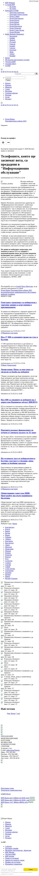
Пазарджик (9, 549)
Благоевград (9, 527)
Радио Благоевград (17, 18)
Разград (8, 557)
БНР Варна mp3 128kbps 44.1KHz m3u (15, 798)
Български (13, 36)
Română (12, 56)
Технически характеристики (11, 790)
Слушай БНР (10, 5)
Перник (8, 551)
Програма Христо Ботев (18, 14)
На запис (13, 9)
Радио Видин (14, 24)
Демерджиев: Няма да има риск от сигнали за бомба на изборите (17, 370)
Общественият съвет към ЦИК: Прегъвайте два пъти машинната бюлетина (16, 495)
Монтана (8, 547)
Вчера (13, 713)
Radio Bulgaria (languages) (14, 34)
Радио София (14, 16)
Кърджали (9, 541)
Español (12, 46)
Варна (7, 531)
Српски (12, 48)
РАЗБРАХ (31, 869)
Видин (7, 533)
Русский (13, 42)
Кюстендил (9, 543)
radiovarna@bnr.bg (13, 750)
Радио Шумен (15, 32)
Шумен (8, 574)
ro (17, 71)
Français (12, 44)
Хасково (8, 573)
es (9, 71)
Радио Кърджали (16, 26)
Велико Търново (11, 578)
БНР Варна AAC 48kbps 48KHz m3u (14, 802)
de (4, 71)
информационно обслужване (25, 292)
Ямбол (7, 576)
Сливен (8, 563)
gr (12, 71)
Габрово (8, 537)
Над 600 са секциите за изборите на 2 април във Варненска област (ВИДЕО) (19, 401)
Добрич (8, 539)
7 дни (18, 713)
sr (10, 71)
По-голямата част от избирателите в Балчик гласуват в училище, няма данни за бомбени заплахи (18, 460)
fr (7, 71)
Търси (8, 80)
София (7, 567)
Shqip (12, 52)
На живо (13, 7)
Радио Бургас (14, 20)
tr (15, 71)
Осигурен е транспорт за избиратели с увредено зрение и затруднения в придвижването (19, 304)
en (1, 71)
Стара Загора (10, 569)
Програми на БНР (12, 10)
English (12, 38)
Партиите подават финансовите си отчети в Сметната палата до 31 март (18, 431)
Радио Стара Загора (17, 30)
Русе (7, 559)
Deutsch (12, 40)
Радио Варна (14, 22)
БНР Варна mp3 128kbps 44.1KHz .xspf (15, 800)
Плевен (8, 553)
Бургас (7, 529)
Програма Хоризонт (17, 12)
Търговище (9, 571)
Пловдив (8, 555)
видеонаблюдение (7, 292)
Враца (7, 535)
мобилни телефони (8, 294)
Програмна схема (7, 788)
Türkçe (12, 54)
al (14, 71)
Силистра (8, 561)
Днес (9, 713)
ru (5, 71)
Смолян (8, 565)
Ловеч (7, 545)
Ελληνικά (13, 50)
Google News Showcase (24, 286)
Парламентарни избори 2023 (15, 121)
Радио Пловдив (15, 28)
